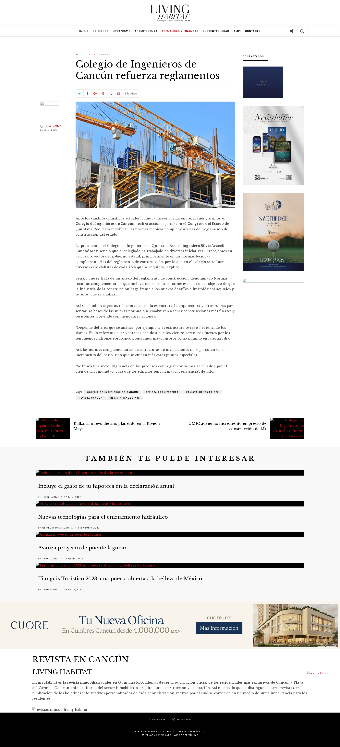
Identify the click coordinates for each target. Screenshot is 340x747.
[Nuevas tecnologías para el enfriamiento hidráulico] (170, 503)
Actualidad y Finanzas (180, 31)
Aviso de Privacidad (186, 735)
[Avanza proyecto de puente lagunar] (170, 534)
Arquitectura (146, 31)
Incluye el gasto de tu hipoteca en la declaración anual (106, 486)
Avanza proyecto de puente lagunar (82, 548)
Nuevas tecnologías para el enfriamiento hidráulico (103, 517)
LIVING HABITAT (52, 126)
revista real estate (125, 398)
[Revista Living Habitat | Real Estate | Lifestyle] (170, 6)
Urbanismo (122, 31)
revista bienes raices (202, 392)
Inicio (84, 31)
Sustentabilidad (215, 31)
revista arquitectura (162, 392)
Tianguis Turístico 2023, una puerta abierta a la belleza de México (120, 578)
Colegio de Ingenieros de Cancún (112, 392)
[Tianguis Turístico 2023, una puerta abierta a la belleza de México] (170, 565)
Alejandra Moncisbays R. (57, 528)
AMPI (237, 31)
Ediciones (100, 31)
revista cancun (91, 398)
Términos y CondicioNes (156, 735)
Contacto (253, 31)
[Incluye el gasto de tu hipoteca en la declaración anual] (170, 473)
